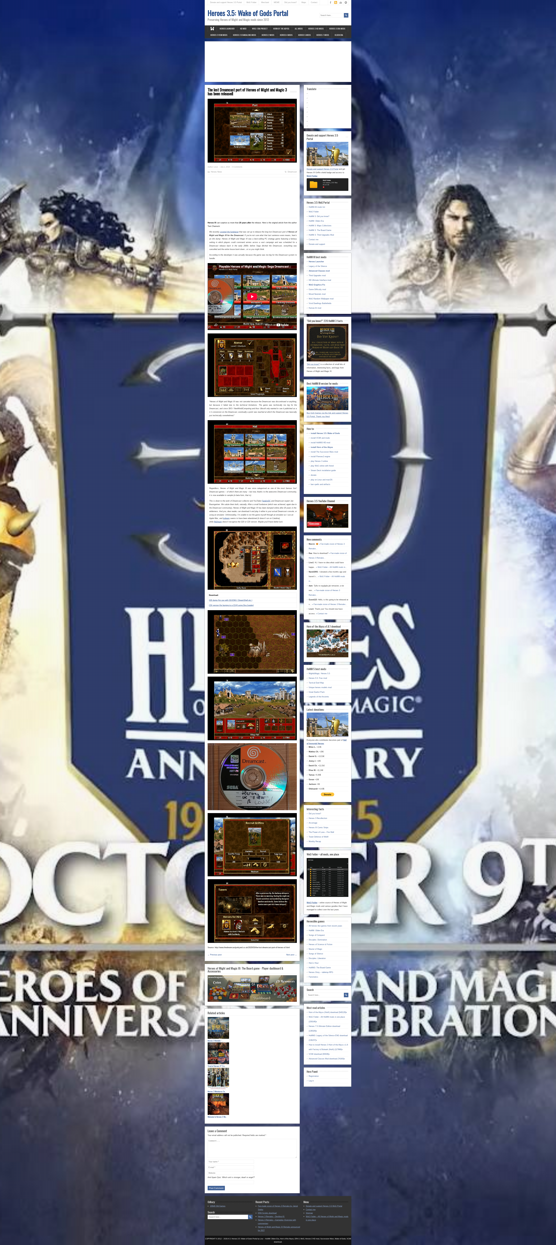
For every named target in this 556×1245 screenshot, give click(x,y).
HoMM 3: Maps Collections (320, 226)
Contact (314, 2)
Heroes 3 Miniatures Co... (217, 1091)
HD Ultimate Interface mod (320, 280)
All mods (299, 28)
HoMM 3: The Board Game (320, 230)
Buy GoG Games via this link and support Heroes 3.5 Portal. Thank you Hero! (327, 415)
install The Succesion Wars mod (324, 452)
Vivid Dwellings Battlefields (320, 303)
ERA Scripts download (267, 1213)
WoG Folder (251, 2)
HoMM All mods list (317, 207)
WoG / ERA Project (260, 28)
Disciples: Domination (318, 940)
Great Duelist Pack (317, 692)
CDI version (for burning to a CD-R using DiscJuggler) (231, 605)
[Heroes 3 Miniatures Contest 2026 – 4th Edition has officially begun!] (252, 1079)
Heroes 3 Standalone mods (244, 34)
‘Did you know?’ (313, 364)
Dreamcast (292, 172)
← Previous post (215, 955)
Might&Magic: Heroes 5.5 (319, 673)
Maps (303, 2)
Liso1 (216, 167)
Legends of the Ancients (319, 697)
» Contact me (321, 613)
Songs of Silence (316, 954)
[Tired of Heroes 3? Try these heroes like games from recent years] (252, 1053)
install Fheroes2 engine (320, 456)
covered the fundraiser (229, 232)
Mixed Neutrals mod (317, 294)
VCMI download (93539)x (319, 1054)
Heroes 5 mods (304, 34)
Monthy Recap (315, 841)
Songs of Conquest (317, 935)
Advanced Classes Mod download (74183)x (327, 1059)
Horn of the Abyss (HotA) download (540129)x (328, 1012)
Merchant (265, 2)
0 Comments (237, 167)
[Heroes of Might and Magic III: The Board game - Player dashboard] (252, 1001)
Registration (314, 1076)
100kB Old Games (217, 1206)
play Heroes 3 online (319, 461)
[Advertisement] (278, 61)
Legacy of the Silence (318, 266)
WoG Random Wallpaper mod (321, 299)
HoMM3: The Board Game (320, 968)
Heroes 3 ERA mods (337, 28)
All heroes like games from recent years (325, 926)
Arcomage (313, 823)
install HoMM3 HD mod (320, 442)
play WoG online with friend (322, 466)
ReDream (218, 522)
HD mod (243, 28)
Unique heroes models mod (320, 687)
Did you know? (290, 2)
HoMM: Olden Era (316, 221)
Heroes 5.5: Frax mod (318, 678)
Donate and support (317, 244)
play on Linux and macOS (321, 480)
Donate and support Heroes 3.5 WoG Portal (324, 1206)
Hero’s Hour (314, 963)
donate (313, 475)
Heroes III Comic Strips (318, 827)
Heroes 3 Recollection (318, 818)
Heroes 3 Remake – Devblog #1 (271, 1216)
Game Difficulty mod (317, 289)
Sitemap (309, 1213)
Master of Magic (315, 949)
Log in (311, 1081)
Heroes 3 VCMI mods (218, 34)
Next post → (291, 955)
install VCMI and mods (320, 438)
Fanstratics (313, 977)
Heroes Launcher (227, 28)
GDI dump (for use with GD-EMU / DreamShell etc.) (230, 600)
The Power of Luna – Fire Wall (321, 832)
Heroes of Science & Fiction (320, 944)
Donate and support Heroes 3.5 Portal (226, 2)
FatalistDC (266, 501)
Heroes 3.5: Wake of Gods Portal (248, 13)
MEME (277, 2)
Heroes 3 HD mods (316, 28)
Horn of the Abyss (281, 28)
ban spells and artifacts (320, 484)
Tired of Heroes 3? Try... (217, 1066)
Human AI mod (315, 308)
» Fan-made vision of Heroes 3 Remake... (329, 604)
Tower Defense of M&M (318, 837)
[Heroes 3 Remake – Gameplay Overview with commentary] (252, 1028)
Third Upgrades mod (317, 275)
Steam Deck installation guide (323, 470)
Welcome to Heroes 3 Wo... (217, 1116)
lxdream (226, 518)
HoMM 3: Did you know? (319, 216)
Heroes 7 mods (322, 34)
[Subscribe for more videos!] (327, 527)
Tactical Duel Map (316, 683)
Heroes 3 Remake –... (215, 1040)
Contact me (313, 239)
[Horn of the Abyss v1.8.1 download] (327, 657)
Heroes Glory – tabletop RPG (321, 972)
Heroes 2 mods (268, 34)
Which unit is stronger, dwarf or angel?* (238, 1177)
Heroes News (216, 172)
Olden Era (339, 34)
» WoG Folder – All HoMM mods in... (331, 567)
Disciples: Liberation (317, 958)
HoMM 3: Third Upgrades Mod (321, 235)
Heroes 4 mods (286, 34)
